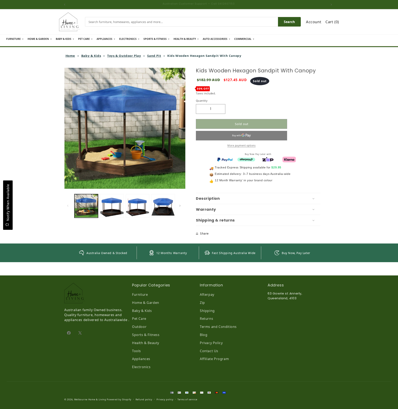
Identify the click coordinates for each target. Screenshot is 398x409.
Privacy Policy (211, 343)
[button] (258, 198)
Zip (202, 302)
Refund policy (144, 399)
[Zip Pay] (267, 159)
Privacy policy (165, 399)
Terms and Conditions (218, 326)
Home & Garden (145, 302)
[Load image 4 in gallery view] (163, 206)
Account (313, 21)
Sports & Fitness (146, 334)
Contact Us (209, 351)
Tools (136, 351)
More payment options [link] (241, 145)
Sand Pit (154, 56)
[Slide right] (181, 205)
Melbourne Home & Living (90, 399)
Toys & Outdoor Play (124, 56)
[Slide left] (68, 205)
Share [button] (204, 233)
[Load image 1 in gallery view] (86, 206)
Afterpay (207, 294)
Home (70, 56)
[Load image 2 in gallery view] (112, 206)
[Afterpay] (246, 159)
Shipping (207, 310)
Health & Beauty (145, 343)
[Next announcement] (332, 5)
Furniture (140, 294)
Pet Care (139, 318)
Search (289, 21)
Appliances (141, 359)
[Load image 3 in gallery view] (137, 206)
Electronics (141, 367)
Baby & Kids (91, 56)
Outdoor (139, 326)
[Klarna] (289, 159)
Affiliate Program (214, 359)
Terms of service (187, 399)
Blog (203, 334)
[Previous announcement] (65, 5)
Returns (206, 318)
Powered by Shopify (119, 399)
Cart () (332, 21)
